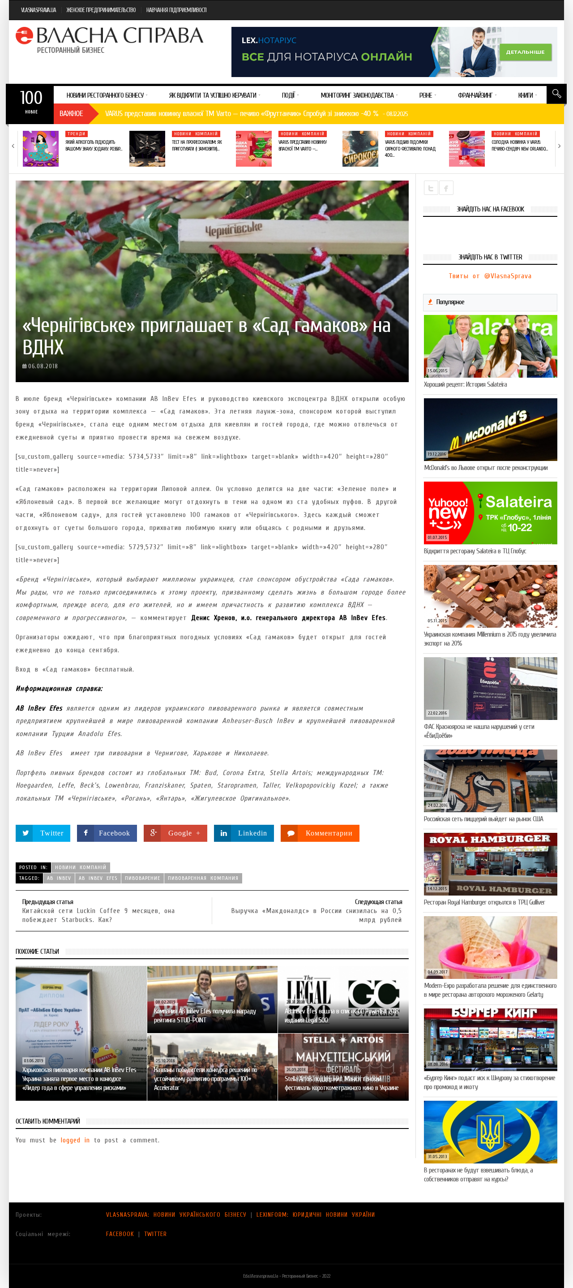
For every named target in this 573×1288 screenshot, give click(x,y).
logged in (75, 1140)
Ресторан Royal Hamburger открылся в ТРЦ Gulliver (484, 902)
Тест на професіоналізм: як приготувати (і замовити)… (197, 145)
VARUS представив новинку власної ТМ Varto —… (302, 145)
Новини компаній (196, 134)
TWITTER (155, 1234)
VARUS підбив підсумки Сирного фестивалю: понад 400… (410, 148)
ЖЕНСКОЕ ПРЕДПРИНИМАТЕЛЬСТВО (101, 10)
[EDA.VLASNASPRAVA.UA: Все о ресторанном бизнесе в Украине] (110, 40)
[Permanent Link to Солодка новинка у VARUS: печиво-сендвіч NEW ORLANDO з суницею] (467, 149)
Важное (71, 113)
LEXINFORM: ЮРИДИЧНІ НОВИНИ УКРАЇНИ (316, 1215)
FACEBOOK (120, 1234)
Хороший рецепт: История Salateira (465, 384)
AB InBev (59, 878)
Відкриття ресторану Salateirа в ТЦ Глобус (475, 551)
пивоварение (142, 878)
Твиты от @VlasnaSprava (490, 276)
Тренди (77, 134)
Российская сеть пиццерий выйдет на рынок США (483, 819)
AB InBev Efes (98, 878)
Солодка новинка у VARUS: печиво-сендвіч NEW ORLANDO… (519, 145)
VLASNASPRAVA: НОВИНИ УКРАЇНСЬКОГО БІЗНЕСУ (176, 1215)
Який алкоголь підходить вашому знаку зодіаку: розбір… (93, 145)
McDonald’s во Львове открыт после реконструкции (485, 468)
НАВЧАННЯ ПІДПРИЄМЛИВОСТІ (176, 10)
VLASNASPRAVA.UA (38, 10)
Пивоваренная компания (203, 878)
